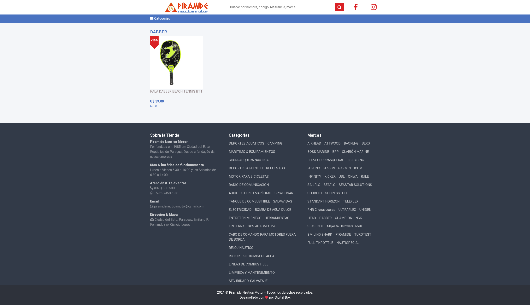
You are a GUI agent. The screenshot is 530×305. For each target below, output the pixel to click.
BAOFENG (351, 143)
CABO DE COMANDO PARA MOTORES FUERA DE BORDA (262, 237)
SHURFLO (314, 193)
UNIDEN (365, 210)
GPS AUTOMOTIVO (262, 226)
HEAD (311, 218)
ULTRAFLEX (347, 210)
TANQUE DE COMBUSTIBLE (249, 201)
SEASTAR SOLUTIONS (355, 185)
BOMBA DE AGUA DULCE (273, 210)
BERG (366, 143)
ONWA (353, 176)
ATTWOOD (332, 143)
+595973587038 (165, 193)
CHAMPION (343, 218)
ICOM (358, 168)
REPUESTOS (275, 168)
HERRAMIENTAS (277, 218)
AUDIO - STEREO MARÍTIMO (250, 193)
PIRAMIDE (343, 234)
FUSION (329, 168)
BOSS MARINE (318, 152)
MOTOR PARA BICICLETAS (249, 176)
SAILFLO (313, 185)
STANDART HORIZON (323, 201)
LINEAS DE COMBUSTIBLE (248, 264)
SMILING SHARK (319, 234)
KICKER (330, 176)
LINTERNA (237, 226)
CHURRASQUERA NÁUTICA (249, 160)
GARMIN (344, 168)
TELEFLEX (350, 201)
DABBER (325, 218)
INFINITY (314, 176)
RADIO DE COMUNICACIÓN (249, 185)
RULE (365, 176)
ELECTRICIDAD (240, 210)
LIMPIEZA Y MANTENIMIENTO (252, 273)
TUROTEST (362, 234)
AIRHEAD (314, 143)
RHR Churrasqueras (321, 210)
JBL (342, 176)
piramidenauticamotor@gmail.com (178, 206)
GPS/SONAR (284, 193)
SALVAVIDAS (282, 201)
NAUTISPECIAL (347, 243)
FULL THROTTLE (320, 243)
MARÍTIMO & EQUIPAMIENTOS (252, 152)
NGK (358, 218)
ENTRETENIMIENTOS (245, 218)
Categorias (161, 18)
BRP (335, 152)
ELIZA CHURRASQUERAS (325, 160)
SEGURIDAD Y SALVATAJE (248, 281)
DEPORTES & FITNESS (246, 168)
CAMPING (274, 143)
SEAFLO (329, 185)
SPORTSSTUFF (336, 193)
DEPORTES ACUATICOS (246, 143)
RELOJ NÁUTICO (241, 248)
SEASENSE (315, 226)
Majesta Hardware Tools (345, 226)
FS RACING (356, 160)
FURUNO (313, 168)
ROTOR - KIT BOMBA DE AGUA (251, 256)
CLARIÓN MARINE (355, 152)
